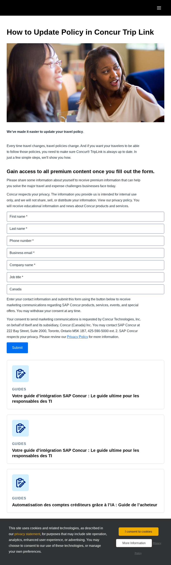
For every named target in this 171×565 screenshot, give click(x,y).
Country (13, 286)
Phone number (18, 238)
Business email (19, 250)
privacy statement (27, 534)
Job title (13, 274)
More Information (134, 543)
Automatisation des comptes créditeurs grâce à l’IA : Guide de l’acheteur (84, 505)
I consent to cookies (138, 531)
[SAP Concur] (26, 8)
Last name (15, 226)
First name (15, 214)
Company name (19, 262)
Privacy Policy (77, 337)
